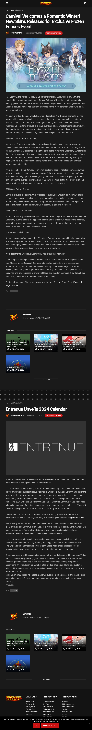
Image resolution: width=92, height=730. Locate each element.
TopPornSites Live (49, 709)
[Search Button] (85, 3)
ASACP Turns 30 (13, 367)
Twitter (14, 285)
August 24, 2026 (16, 349)
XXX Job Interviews (68, 704)
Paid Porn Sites (67, 712)
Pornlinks (65, 702)
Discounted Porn (48, 712)
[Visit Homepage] (46, 3)
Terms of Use (30, 704)
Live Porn (46, 704)
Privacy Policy (30, 707)
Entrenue (49, 479)
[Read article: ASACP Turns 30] (18, 364)
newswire (17, 33)
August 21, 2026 (44, 349)
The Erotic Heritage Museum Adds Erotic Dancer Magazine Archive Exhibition (73, 344)
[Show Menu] (7, 3)
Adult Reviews (48, 707)
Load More (46, 380)
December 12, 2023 (34, 33)
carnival (14, 291)
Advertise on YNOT (32, 712)
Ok (36, 725)
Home (7, 10)
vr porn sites (47, 714)
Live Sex (65, 714)
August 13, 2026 (16, 370)
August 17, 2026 (72, 349)
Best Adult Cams (49, 702)
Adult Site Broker (68, 707)
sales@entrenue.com (74, 518)
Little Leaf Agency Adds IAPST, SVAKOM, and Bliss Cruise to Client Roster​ (17, 344)
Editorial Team (31, 709)
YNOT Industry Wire (17, 10)
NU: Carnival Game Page (60, 282)
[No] (89, 723)
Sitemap (29, 714)
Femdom (65, 709)
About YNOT (30, 702)
